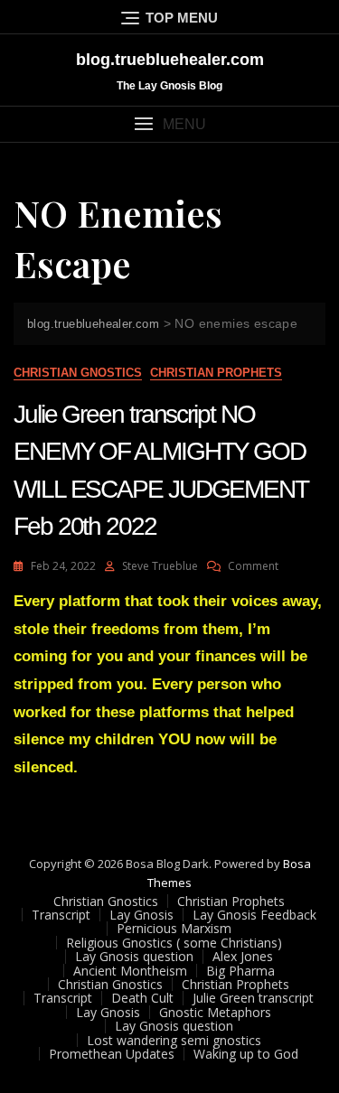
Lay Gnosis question (134, 956)
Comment (253, 566)
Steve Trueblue (160, 566)
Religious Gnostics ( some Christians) (174, 942)
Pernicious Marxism (174, 928)
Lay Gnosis (141, 914)
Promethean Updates (111, 1053)
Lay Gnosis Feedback (254, 914)
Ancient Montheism (130, 970)
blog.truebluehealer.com (170, 60)
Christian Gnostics (78, 372)
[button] (169, 124)
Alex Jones (242, 956)
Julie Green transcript (253, 997)
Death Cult (142, 997)
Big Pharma (240, 970)
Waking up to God (245, 1053)
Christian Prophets (216, 372)
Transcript (61, 914)
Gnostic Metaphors (215, 1012)
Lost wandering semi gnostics (174, 1040)
